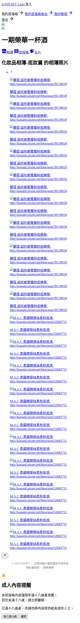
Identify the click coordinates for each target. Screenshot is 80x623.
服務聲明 (48, 567)
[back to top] (5, 555)
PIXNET (25, 563)
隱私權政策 (32, 567)
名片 (37, 52)
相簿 (10, 52)
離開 (23, 616)
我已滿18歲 (10, 616)
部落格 (24, 52)
